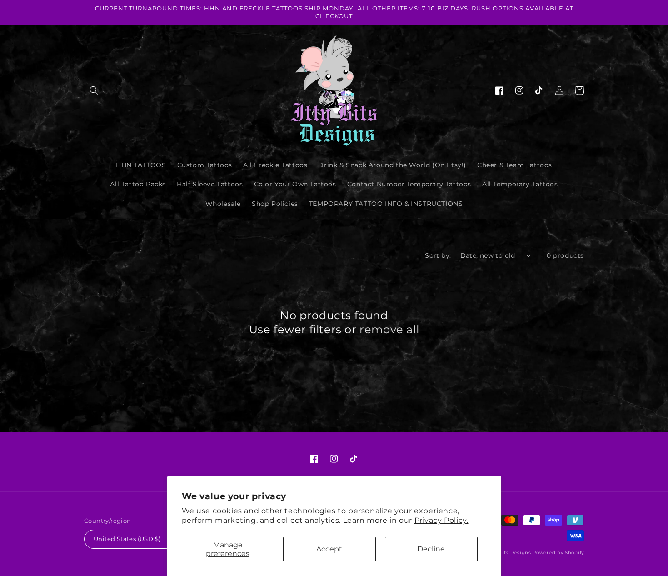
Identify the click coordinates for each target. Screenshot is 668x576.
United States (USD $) (127, 538)
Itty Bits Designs (509, 553)
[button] (94, 90)
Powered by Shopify (558, 553)
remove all (389, 329)
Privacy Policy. (441, 520)
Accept (329, 549)
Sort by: (438, 255)
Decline (431, 549)
